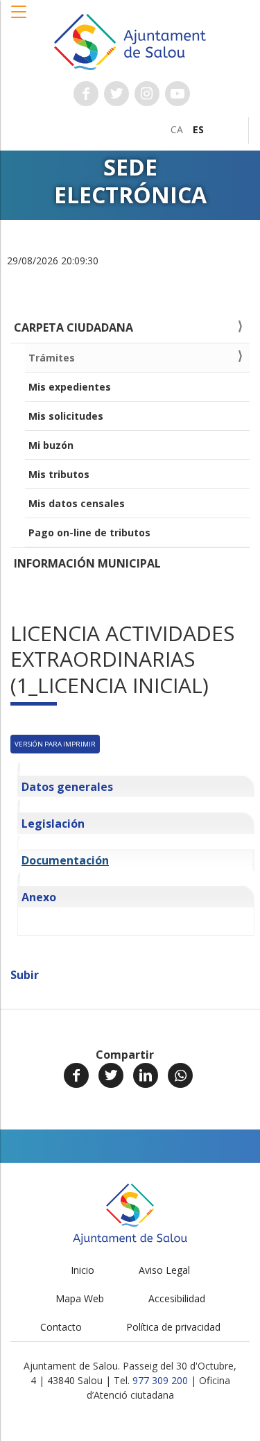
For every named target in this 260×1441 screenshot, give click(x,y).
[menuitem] (177, 129)
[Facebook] (76, 1075)
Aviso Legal (164, 1270)
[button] (19, 18)
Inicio (82, 1270)
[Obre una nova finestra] (85, 93)
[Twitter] (110, 1075)
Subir (24, 974)
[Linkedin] (145, 1075)
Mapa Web (79, 1298)
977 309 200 (160, 1380)
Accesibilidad (176, 1298)
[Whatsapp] (180, 1075)
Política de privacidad (173, 1326)
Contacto (61, 1326)
